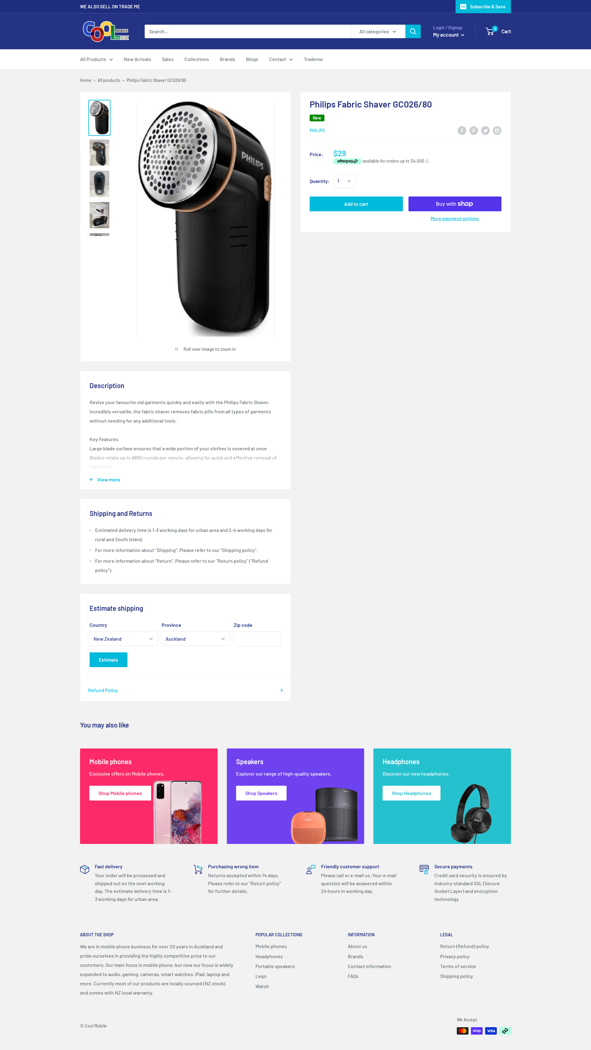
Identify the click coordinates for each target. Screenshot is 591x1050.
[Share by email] (497, 130)
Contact (277, 59)
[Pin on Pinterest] (473, 130)
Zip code (243, 625)
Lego (261, 976)
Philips (317, 130)
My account (446, 34)
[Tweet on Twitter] (485, 130)
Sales (168, 59)
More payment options (455, 218)
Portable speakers (275, 966)
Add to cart (356, 204)
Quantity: (320, 181)
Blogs (252, 59)
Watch (262, 986)
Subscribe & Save (487, 6)
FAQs (353, 976)
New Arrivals (137, 59)
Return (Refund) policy (464, 946)
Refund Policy (103, 690)
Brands (227, 59)
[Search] (413, 31)
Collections (196, 59)
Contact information (369, 966)
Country (98, 625)
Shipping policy (456, 976)
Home (85, 80)
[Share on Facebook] (462, 130)
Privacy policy (455, 956)
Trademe (313, 59)
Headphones (269, 956)
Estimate (108, 660)
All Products (93, 59)
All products (109, 80)
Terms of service (458, 966)
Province (171, 625)
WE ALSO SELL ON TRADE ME (110, 6)
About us (357, 946)
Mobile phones (271, 946)
